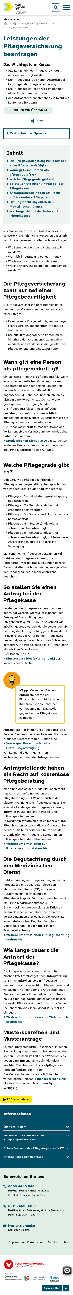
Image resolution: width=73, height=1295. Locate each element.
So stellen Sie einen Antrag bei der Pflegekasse (36, 186)
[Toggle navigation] (66, 7)
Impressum (16, 1242)
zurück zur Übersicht (29, 110)
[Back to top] (66, 1288)
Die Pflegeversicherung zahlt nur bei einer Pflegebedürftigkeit (38, 163)
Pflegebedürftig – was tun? (36, 23)
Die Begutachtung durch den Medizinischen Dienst (32, 204)
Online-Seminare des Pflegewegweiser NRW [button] (33, 1148)
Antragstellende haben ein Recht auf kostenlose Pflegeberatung (35, 195)
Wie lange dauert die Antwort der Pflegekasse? (35, 214)
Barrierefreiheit (59, 1242)
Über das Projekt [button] (14, 1126)
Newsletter (52, 1288)
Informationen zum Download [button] (23, 1157)
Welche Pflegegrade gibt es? (32, 179)
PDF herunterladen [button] (18, 1099)
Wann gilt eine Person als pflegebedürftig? (29, 172)
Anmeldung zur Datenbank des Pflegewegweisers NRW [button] (23, 1137)
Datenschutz (35, 1242)
